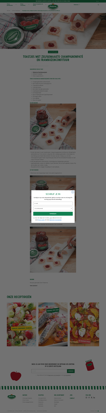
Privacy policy (41, 220)
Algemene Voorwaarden (55, 220)
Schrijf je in (53, 214)
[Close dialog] (73, 192)
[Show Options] (71, 208)
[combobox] (52, 208)
